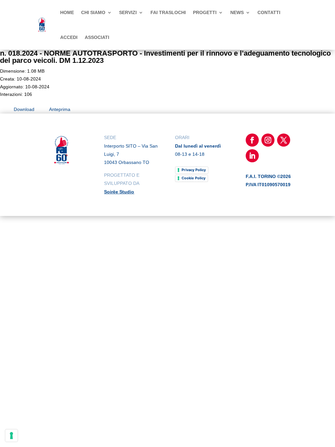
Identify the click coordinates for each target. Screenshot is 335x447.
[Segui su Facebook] (252, 140)
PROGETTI (205, 12)
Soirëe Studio (119, 191)
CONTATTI (268, 12)
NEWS (237, 12)
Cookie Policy (193, 178)
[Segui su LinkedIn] (252, 155)
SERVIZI (128, 12)
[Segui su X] (283, 140)
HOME (67, 12)
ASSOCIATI (97, 37)
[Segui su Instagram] (267, 140)
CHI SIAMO (93, 12)
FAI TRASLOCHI (168, 12)
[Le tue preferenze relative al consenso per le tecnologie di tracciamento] (11, 435)
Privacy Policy (194, 170)
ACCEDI (69, 37)
